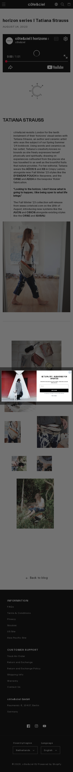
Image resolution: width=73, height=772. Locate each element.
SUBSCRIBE (54, 390)
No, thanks (54, 395)
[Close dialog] (70, 372)
